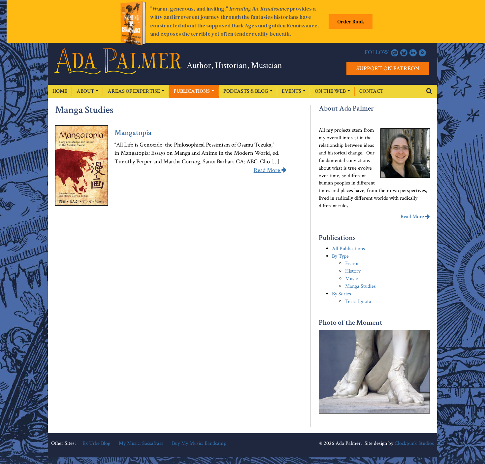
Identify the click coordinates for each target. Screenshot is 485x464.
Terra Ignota (358, 301)
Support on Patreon (387, 68)
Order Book (350, 21)
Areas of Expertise (134, 91)
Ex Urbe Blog (96, 443)
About (86, 91)
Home (59, 91)
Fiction (352, 263)
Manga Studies (360, 286)
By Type (340, 256)
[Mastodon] (394, 52)
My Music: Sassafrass (141, 443)
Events (292, 91)
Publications (192, 91)
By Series (341, 293)
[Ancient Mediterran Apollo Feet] (374, 372)
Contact (371, 91)
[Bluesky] (403, 52)
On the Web (331, 91)
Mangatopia (132, 133)
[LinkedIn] (413, 52)
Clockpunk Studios (414, 443)
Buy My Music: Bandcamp (199, 443)
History (353, 271)
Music (351, 278)
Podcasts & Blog (246, 91)
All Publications (348, 248)
